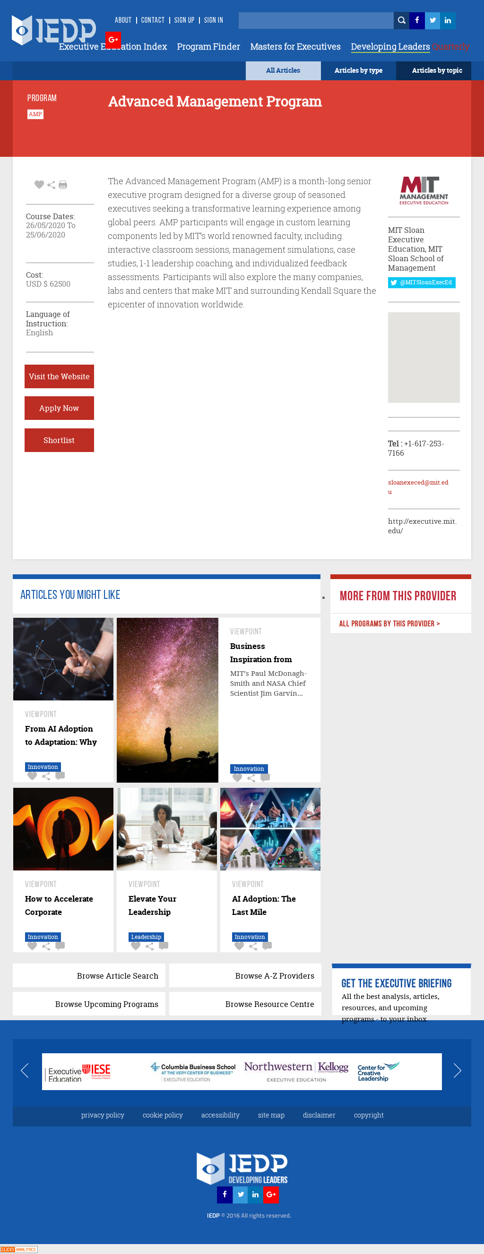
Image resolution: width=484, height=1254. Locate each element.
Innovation (43, 767)
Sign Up (184, 21)
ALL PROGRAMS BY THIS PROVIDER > (390, 624)
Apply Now (59, 408)
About (123, 21)
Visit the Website (59, 376)
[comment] (59, 776)
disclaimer (319, 1114)
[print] (63, 184)
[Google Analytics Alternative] (19, 1248)
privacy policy (102, 1114)
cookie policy (163, 1114)
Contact (153, 21)
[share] (51, 183)
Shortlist (59, 440)
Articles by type (358, 70)
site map (271, 1114)
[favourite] (39, 183)
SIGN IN (214, 21)
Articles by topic (437, 70)
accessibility (220, 1114)
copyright (369, 1114)
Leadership (146, 937)
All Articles (283, 70)
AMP (35, 114)
